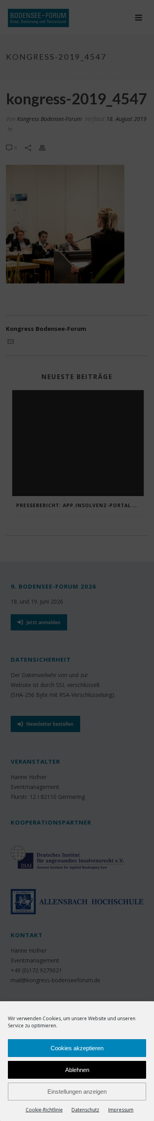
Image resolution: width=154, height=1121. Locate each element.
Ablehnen (77, 1069)
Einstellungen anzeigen (77, 1091)
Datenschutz (85, 1109)
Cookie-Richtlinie (44, 1109)
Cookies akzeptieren (77, 1048)
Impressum (120, 1109)
